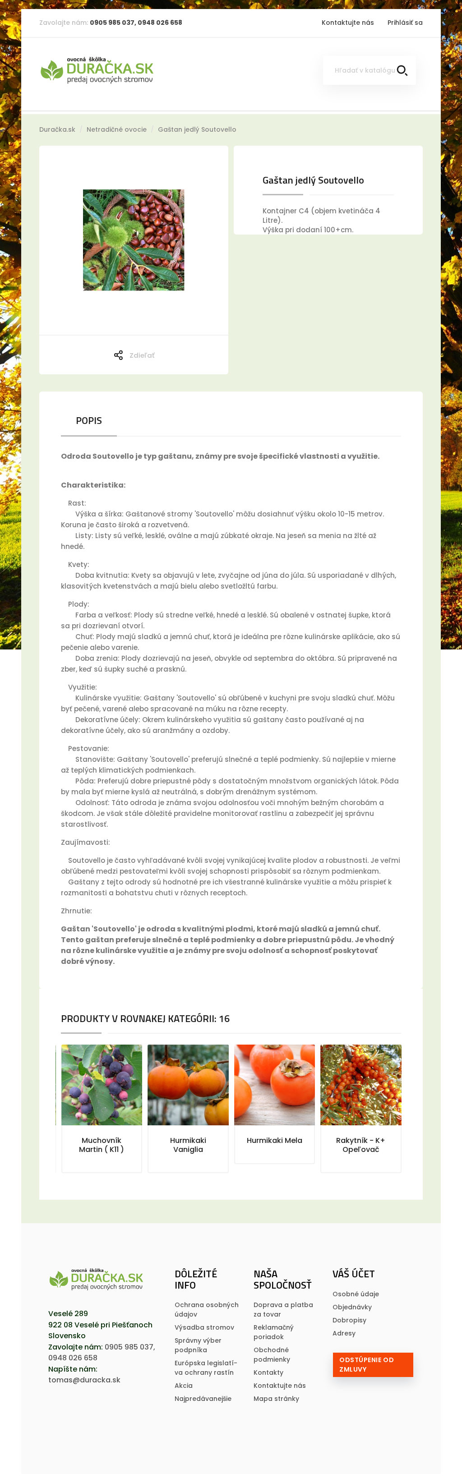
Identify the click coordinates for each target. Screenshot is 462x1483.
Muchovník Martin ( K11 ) (101, 1145)
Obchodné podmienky (272, 1354)
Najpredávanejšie (203, 1398)
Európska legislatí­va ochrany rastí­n (206, 1368)
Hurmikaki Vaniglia (188, 1145)
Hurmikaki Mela (274, 1140)
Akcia (184, 1385)
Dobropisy (349, 1320)
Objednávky (352, 1307)
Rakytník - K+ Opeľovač (360, 1145)
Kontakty (268, 1372)
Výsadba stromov (204, 1327)
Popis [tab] (89, 420)
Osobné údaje (356, 1294)
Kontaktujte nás (348, 22)
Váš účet (354, 1273)
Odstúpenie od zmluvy (366, 1364)
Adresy (344, 1333)
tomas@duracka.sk (84, 1380)
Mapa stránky (276, 1398)
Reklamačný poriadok (274, 1332)
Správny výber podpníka (198, 1345)
